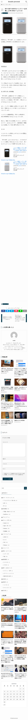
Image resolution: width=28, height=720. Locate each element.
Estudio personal (14, 1)
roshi (14, 340)
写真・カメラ (7, 551)
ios (4, 539)
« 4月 (4, 704)
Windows (6, 528)
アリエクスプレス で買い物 (10, 500)
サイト (4, 468)
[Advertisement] (14, 239)
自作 (5, 503)
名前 (4, 458)
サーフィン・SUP (8, 570)
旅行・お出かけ (7, 567)
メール (5, 463)
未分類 (5, 579)
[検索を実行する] (25, 488)
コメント (5, 442)
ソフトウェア (7, 534)
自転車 (5, 582)
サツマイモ (6, 562)
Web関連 (6, 508)
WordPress (6, 514)
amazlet (19, 152)
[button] (3, 311)
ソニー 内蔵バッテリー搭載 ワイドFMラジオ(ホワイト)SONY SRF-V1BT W (20, 163)
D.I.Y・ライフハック (8, 497)
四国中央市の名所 (8, 576)
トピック (6, 548)
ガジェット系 (5, 13)
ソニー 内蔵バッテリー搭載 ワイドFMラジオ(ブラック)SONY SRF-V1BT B (19, 149)
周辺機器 (6, 531)
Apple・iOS (7, 525)
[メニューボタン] (1, 1)
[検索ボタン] (26, 1)
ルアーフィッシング (8, 573)
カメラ (6, 553)
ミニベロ (6, 584)
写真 (5, 556)
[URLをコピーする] (25, 311)
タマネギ (6, 565)
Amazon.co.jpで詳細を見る (8, 160)
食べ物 (5, 590)
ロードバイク (7, 587)
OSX (5, 542)
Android (6, 523)
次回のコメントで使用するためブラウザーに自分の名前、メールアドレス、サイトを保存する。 (14, 474)
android (5, 536)
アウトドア (6, 517)
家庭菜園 (6, 559)
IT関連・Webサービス (9, 511)
